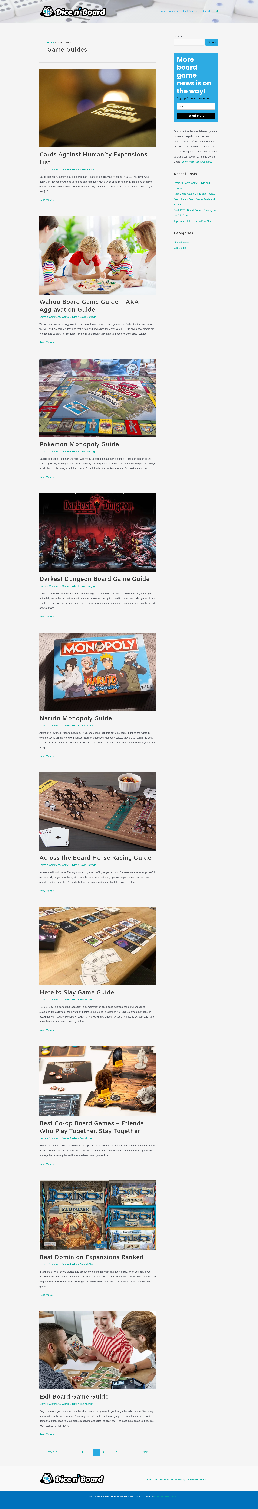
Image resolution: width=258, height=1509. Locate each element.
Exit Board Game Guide (74, 1397)
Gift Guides (190, 11)
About (206, 11)
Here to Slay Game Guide (76, 993)
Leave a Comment (49, 169)
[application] (176, 11)
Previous (50, 1452)
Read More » (46, 200)
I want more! (196, 115)
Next (147, 1452)
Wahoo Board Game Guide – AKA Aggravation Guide (89, 306)
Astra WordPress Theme (165, 1496)
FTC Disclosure (161, 1479)
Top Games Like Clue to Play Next (193, 221)
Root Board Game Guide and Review (194, 193)
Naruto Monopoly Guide (75, 719)
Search (178, 36)
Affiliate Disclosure (197, 1479)
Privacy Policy (178, 1479)
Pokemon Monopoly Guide (79, 445)
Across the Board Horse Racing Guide (95, 858)
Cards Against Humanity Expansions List (93, 159)
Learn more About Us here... (197, 161)
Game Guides (166, 11)
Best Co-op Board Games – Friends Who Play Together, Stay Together (91, 1127)
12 (117, 1452)
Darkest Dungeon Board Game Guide (94, 579)
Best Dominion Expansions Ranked (91, 1258)
